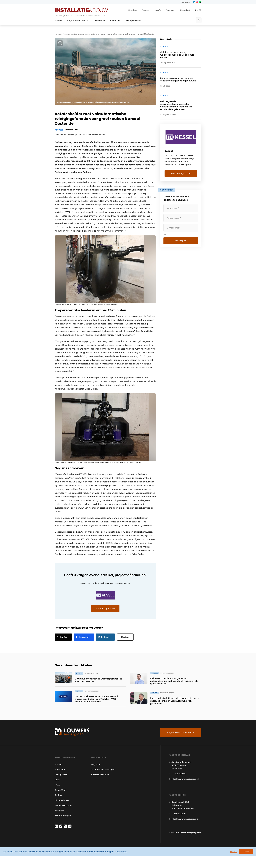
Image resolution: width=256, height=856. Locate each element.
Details (233, 851)
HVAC (57, 785)
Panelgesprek (61, 774)
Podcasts (145, 10)
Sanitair (58, 795)
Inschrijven (180, 240)
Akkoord (246, 852)
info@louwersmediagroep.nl (185, 779)
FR (200, 10)
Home (58, 34)
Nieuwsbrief (185, 10)
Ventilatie (59, 810)
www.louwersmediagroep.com (186, 832)
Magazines (132, 10)
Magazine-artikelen (76, 20)
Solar (57, 780)
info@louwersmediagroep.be (185, 819)
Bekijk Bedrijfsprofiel (181, 173)
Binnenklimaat (62, 800)
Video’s (158, 10)
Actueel (58, 20)
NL (196, 10)
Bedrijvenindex (133, 20)
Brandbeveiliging (63, 805)
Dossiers (98, 20)
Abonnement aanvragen (103, 769)
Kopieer (125, 637)
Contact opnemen (100, 774)
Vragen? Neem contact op (179, 732)
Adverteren (170, 10)
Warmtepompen (63, 815)
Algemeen (60, 769)
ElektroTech (116, 20)
